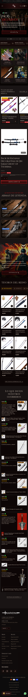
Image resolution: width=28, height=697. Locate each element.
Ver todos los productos (13, 381)
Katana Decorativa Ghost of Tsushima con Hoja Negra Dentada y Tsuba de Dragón (20, 331)
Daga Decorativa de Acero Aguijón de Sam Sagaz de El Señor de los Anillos (20, 310)
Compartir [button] (4, 185)
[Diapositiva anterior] (8, 38)
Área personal (5, 656)
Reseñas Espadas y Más (7, 660)
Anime (3, 644)
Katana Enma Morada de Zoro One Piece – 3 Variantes (9, 117)
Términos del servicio (14, 687)
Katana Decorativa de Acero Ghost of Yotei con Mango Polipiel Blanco (6, 352)
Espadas (3, 637)
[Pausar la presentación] (26, 38)
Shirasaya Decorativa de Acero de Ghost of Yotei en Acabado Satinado (7, 372)
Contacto (4, 658)
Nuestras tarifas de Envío (7, 663)
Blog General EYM (14, 637)
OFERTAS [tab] (19, 288)
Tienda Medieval (5, 641)
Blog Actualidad (14, 639)
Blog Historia (13, 648)
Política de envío (14, 689)
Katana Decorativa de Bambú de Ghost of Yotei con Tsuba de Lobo (7, 331)
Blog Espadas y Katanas (16, 646)
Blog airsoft (13, 644)
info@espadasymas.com (7, 618)
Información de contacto (14, 692)
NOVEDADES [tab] (8, 288)
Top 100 (3, 648)
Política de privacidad (14, 685)
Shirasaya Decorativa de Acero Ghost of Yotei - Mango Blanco (21, 352)
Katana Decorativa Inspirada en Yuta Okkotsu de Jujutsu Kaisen (6, 310)
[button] (20, 6)
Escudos (3, 639)
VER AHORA (13, 30)
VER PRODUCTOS (13, 272)
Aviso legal (14, 694)
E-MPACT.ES (22, 677)
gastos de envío (12, 174)
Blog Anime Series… (15, 641)
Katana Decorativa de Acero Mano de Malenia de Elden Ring (20, 372)
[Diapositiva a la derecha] (25, 142)
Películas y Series (5, 646)
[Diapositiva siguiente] (20, 38)
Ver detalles (22, 185)
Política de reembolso (14, 682)
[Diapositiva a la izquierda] (3, 142)
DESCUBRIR (22, 91)
